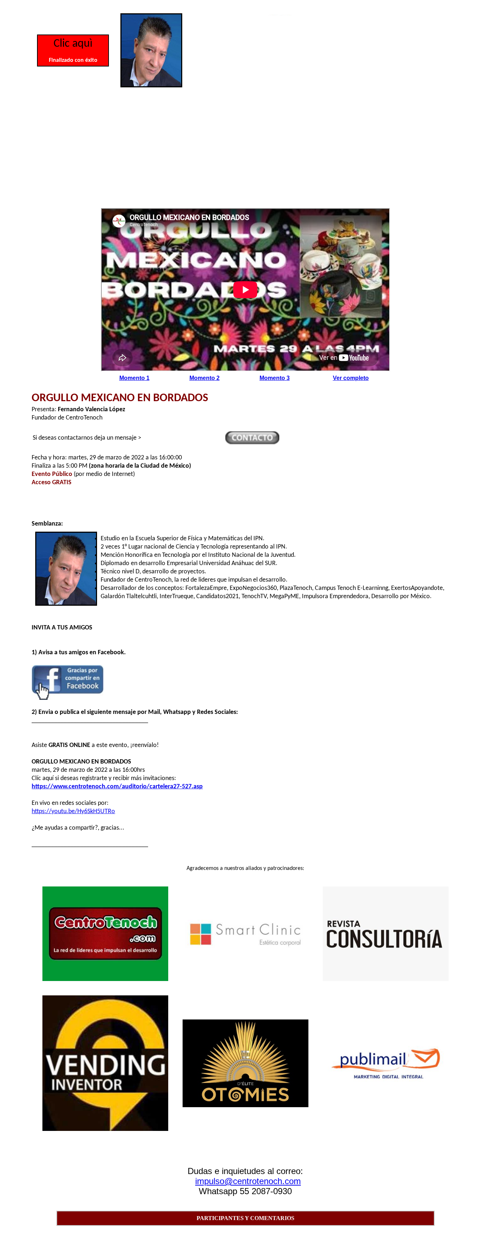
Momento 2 (204, 378)
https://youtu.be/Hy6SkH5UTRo (73, 811)
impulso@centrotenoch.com (248, 1181)
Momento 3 (275, 378)
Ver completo (351, 378)
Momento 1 (134, 378)
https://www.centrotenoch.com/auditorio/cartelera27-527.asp (117, 786)
